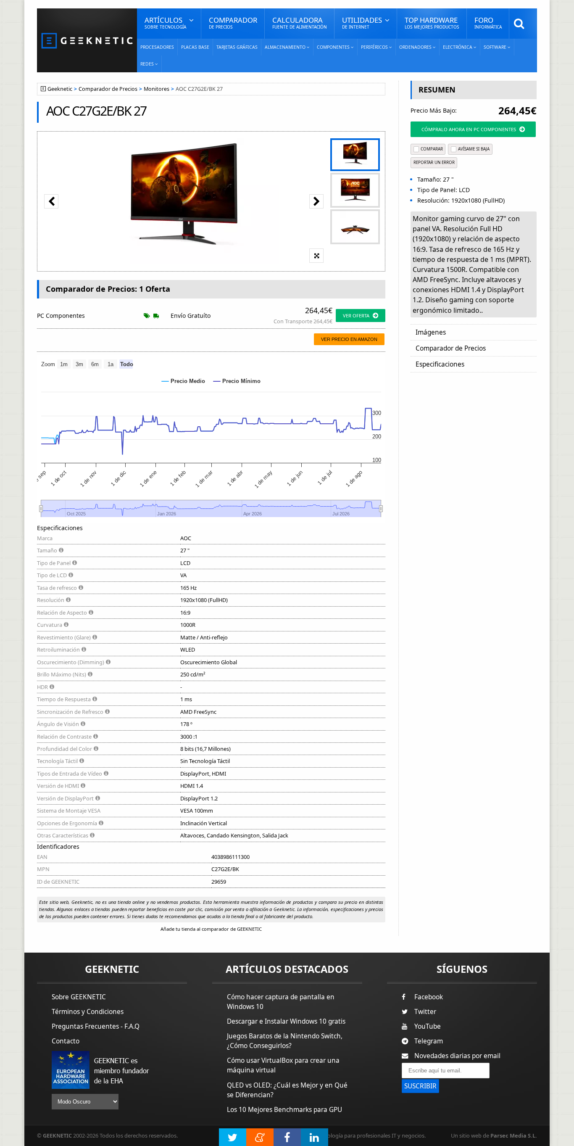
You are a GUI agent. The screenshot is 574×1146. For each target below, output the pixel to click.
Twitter (425, 1011)
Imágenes (431, 332)
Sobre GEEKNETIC (79, 997)
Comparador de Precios (108, 88)
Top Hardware (432, 22)
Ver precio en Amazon (349, 339)
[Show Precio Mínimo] (237, 381)
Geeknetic (59, 88)
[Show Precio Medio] (183, 381)
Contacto (65, 1041)
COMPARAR (432, 149)
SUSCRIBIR (420, 1086)
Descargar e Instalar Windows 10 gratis (286, 1021)
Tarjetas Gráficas (237, 47)
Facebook (428, 997)
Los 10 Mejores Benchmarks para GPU (284, 1109)
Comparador (233, 22)
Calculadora (299, 22)
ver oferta (356, 315)
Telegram (428, 1041)
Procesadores (157, 47)
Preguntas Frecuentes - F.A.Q (96, 1026)
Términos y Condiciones (88, 1011)
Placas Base (195, 47)
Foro (488, 22)
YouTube (427, 1026)
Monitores (156, 88)
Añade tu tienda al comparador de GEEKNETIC (211, 929)
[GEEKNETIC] (87, 40)
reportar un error (434, 162)
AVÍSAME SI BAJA (474, 149)
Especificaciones (440, 364)
